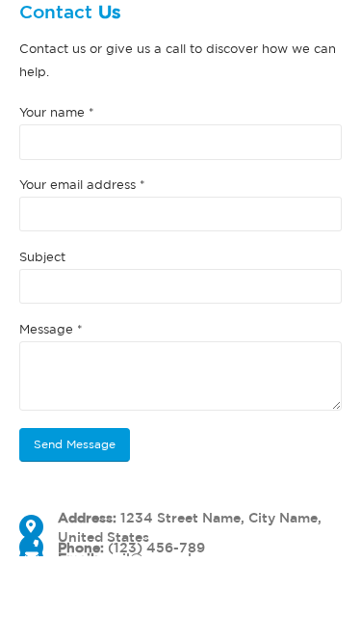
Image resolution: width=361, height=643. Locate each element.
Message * (51, 329)
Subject (42, 257)
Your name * (56, 112)
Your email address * (82, 184)
